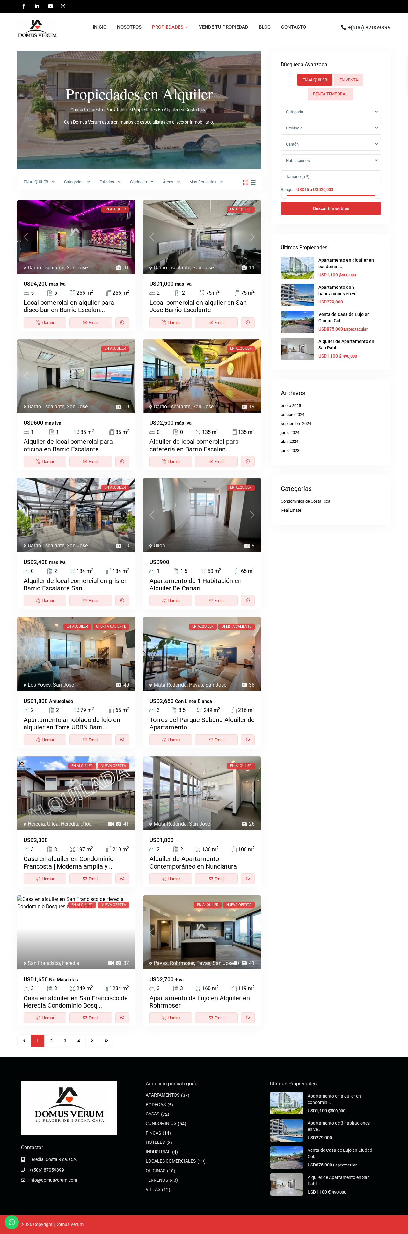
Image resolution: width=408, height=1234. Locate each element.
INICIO (99, 27)
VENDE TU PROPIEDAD (223, 27)
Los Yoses (39, 685)
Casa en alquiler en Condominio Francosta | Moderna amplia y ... (69, 862)
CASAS (152, 1113)
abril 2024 (289, 441)
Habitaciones (298, 160)
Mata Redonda (170, 685)
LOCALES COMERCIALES (171, 1161)
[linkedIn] (36, 6)
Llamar (48, 322)
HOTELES (155, 1142)
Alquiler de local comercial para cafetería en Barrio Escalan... (194, 445)
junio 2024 (290, 432)
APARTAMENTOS (162, 1095)
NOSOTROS (129, 27)
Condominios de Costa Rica (305, 501)
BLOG (265, 27)
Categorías (74, 181)
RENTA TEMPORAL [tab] (330, 93)
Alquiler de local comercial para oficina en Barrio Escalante (68, 445)
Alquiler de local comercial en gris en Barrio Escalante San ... (76, 584)
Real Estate (291, 510)
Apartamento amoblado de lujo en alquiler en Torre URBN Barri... (72, 723)
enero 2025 (291, 405)
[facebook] (23, 6)
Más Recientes (202, 181)
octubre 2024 (292, 414)
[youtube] (49, 6)
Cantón (292, 144)
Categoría (294, 111)
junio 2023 (290, 450)
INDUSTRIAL (158, 1151)
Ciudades (138, 181)
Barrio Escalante (46, 268)
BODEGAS (156, 1104)
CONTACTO (293, 27)
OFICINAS (155, 1170)
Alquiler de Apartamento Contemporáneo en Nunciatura (193, 862)
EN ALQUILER (36, 181)
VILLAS (153, 1189)
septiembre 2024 (296, 423)
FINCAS (153, 1132)
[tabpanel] (331, 160)
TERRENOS (157, 1180)
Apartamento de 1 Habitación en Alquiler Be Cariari (195, 584)
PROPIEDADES (167, 27)
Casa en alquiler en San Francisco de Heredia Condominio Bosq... (76, 1001)
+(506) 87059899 (369, 27)
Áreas (168, 181)
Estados (106, 181)
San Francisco (44, 963)
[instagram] (62, 6)
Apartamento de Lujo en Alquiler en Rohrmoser (199, 1001)
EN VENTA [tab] (348, 79)
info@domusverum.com (52, 1180)
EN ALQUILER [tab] (314, 79)
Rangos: (288, 189)
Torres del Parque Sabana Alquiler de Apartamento (202, 723)
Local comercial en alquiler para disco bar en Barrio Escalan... (69, 306)
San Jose (77, 268)
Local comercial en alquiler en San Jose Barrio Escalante (198, 306)
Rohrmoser (182, 963)
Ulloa (159, 546)
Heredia (36, 824)
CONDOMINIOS (161, 1123)
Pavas (196, 685)
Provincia (294, 128)
